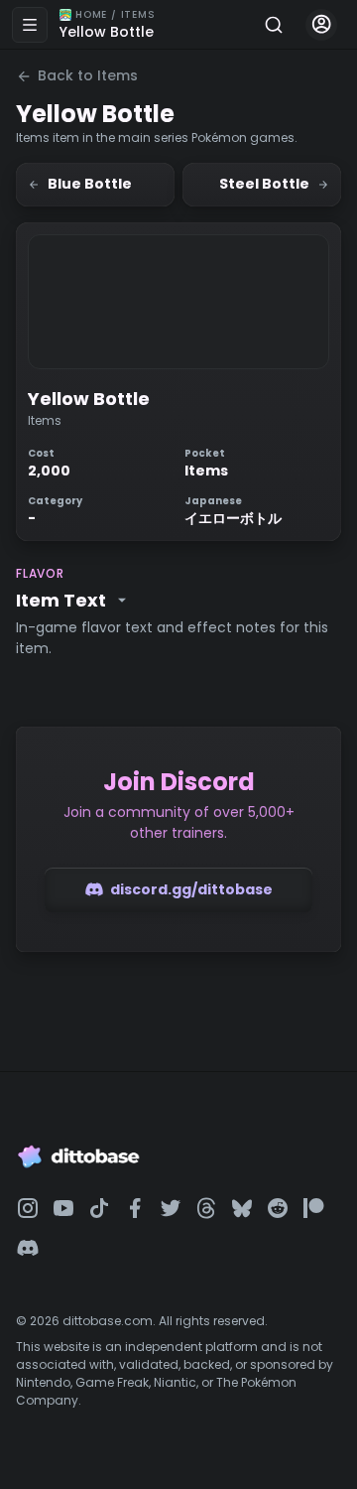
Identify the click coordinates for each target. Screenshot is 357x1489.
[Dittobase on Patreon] (313, 1208)
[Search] (274, 25)
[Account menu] (321, 25)
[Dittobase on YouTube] (63, 1208)
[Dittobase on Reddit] (278, 1208)
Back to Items (88, 75)
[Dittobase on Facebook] (135, 1208)
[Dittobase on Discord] (28, 1248)
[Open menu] (30, 25)
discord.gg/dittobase (191, 889)
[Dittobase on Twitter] (170, 1208)
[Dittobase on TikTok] (99, 1208)
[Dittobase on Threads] (206, 1208)
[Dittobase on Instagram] (28, 1208)
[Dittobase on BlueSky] (242, 1208)
